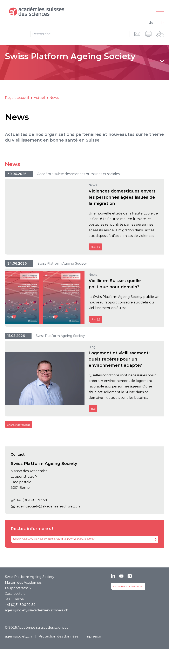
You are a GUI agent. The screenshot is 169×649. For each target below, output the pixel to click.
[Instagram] (130, 576)
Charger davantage (18, 424)
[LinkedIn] (113, 576)
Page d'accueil (17, 98)
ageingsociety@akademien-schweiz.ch (48, 506)
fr (162, 22)
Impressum (94, 636)
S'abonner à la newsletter (128, 586)
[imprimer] (148, 33)
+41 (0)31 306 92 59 (31, 500)
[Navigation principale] (160, 12)
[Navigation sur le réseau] (160, 33)
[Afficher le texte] (162, 61)
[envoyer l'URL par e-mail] (137, 33)
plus (92, 246)
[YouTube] (121, 576)
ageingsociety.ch (18, 636)
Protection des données (58, 636)
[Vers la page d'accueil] (58, 11)
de (151, 22)
